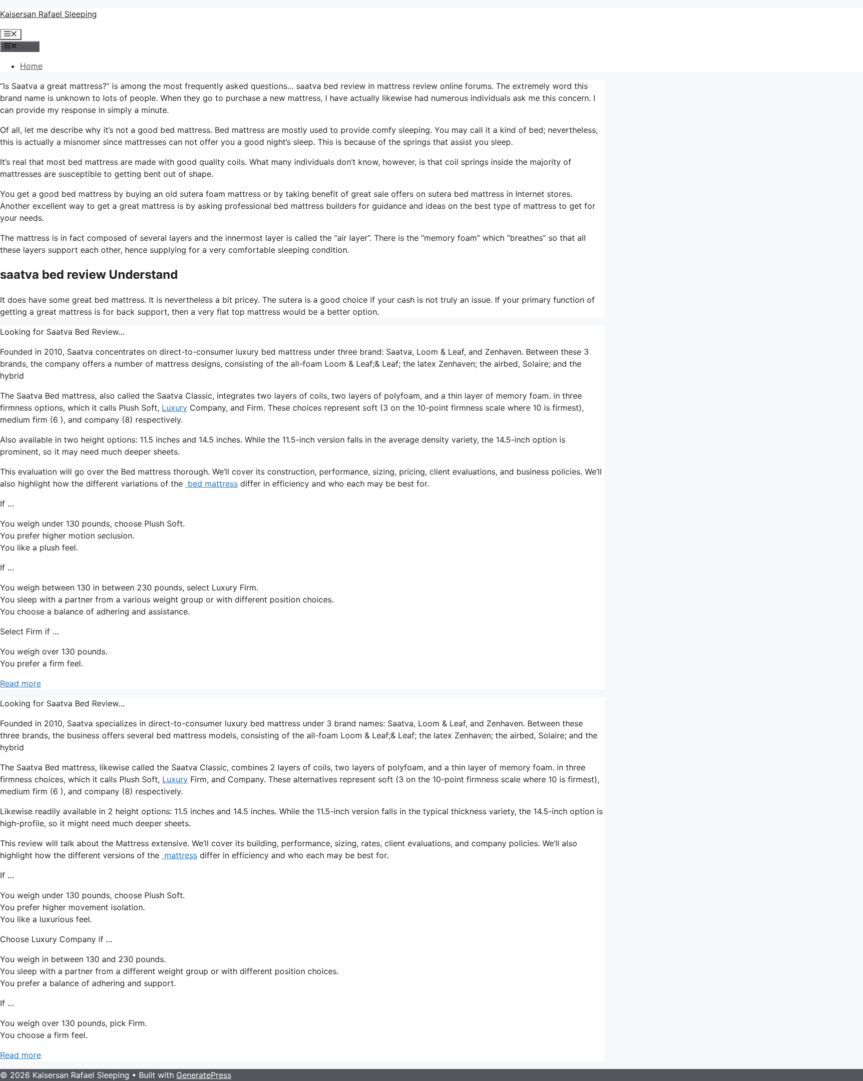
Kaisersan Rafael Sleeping (48, 14)
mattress (179, 855)
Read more (20, 683)
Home (31, 66)
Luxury (174, 408)
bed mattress (211, 484)
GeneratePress (203, 1075)
